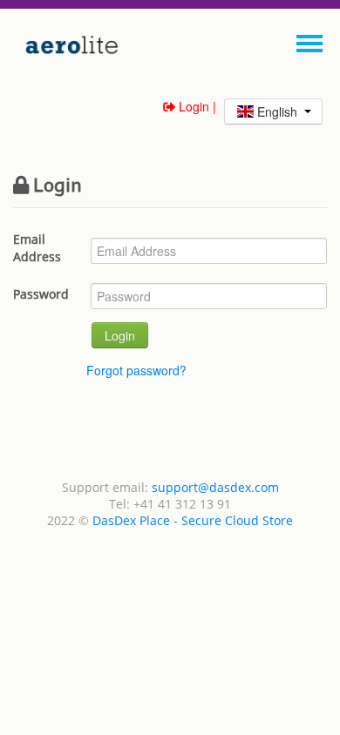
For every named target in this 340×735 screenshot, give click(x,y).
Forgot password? (136, 370)
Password (41, 294)
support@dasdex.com (215, 487)
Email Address (37, 248)
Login (120, 335)
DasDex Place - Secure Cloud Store (192, 520)
